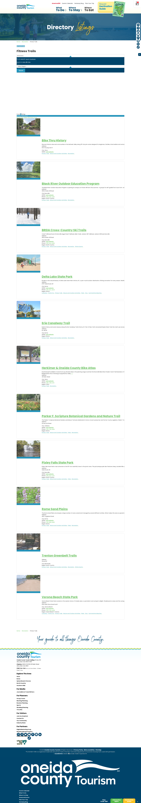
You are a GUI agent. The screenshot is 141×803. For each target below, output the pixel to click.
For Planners (22, 695)
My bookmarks (21, 46)
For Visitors (22, 713)
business (32, 59)
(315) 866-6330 (50, 522)
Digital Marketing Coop (24, 729)
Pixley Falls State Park (57, 463)
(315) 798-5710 (50, 383)
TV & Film (19, 709)
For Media (21, 689)
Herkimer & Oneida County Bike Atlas (69, 368)
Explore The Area (24, 673)
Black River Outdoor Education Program (70, 184)
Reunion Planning (22, 703)
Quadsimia (59, 753)
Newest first (20, 117)
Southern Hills (21, 685)
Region (18, 64)
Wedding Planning (22, 707)
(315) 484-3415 (50, 197)
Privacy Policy (78, 750)
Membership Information (24, 731)
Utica (18, 676)
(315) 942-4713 (50, 475)
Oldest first (27, 117)
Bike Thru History (54, 140)
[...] (72, 373)
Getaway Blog (79, 3)
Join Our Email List (22, 716)
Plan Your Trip (89, 3)
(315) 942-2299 (50, 243)
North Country (21, 683)
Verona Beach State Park (60, 597)
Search (21, 70)
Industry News (21, 723)
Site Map (98, 750)
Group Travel (21, 698)
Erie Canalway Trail (56, 323)
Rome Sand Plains (55, 509)
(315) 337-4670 (50, 290)
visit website (50, 152)
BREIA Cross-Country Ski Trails (64, 230)
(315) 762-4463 (50, 610)
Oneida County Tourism (52, 750)
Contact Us (20, 718)
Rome (18, 679)
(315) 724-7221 (21, 668)
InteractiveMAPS (117, 800)
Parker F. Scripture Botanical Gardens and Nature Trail (81, 416)
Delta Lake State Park (57, 277)
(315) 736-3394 (50, 429)
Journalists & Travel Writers (25, 692)
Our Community (22, 720)
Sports (19, 705)
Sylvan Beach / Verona (24, 681)
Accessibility (90, 750)
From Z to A (33, 117)
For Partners (22, 726)
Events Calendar (67, 3)
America (56, 3)
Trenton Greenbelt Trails (59, 556)
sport (27, 59)
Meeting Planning (22, 701)
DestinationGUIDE (129, 800)
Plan (104, 800)
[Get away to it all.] (70, 789)
